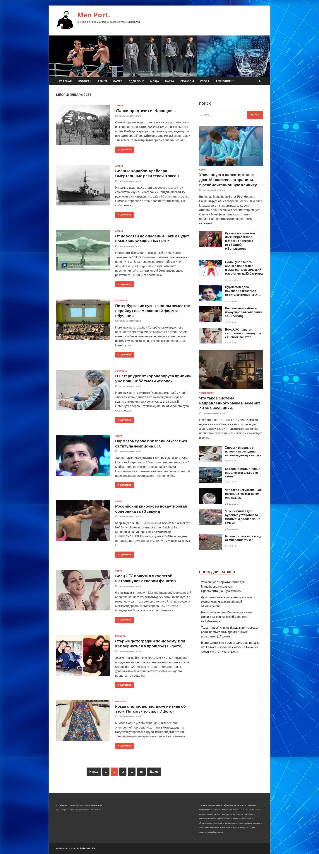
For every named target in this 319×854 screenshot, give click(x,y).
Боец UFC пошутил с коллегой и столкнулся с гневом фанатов (243, 333)
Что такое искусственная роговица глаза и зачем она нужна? (243, 493)
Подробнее (124, 149)
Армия (102, 81)
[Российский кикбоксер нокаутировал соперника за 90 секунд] (210, 321)
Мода (154, 81)
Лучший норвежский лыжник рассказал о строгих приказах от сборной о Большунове (240, 240)
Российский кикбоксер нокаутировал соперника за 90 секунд (243, 312)
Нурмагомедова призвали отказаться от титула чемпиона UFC (242, 290)
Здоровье (136, 81)
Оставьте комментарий (128, 115)
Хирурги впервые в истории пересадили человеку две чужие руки (243, 451)
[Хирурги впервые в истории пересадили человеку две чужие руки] (210, 460)
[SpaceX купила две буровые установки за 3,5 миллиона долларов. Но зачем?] (210, 524)
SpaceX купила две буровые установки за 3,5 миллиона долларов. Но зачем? (244, 516)
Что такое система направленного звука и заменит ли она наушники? (229, 403)
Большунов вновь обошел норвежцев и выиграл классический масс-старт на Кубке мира (244, 267)
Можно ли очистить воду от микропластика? (243, 538)
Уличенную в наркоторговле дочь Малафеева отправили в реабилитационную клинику (228, 179)
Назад (93, 771)
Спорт (204, 81)
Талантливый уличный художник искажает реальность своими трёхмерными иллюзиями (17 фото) (229, 632)
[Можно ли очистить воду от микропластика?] (210, 549)
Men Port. (93, 14)
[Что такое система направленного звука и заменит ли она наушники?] (231, 389)
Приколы (187, 81)
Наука (169, 81)
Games (117, 81)
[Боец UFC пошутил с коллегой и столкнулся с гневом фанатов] (210, 342)
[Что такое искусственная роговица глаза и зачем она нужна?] (210, 503)
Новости (84, 81)
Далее (154, 771)
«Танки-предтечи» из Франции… (145, 110)
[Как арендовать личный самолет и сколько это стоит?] (210, 481)
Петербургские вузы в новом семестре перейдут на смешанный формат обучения (152, 310)
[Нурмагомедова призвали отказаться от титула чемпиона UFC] (210, 300)
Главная (65, 81)
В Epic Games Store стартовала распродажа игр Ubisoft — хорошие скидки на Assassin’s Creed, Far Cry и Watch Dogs (230, 647)
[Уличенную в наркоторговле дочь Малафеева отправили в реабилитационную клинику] (231, 166)
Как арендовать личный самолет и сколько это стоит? (242, 472)
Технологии (225, 81)
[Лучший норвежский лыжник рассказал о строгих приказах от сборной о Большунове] (210, 246)
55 (141, 771)
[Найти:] (231, 115)
